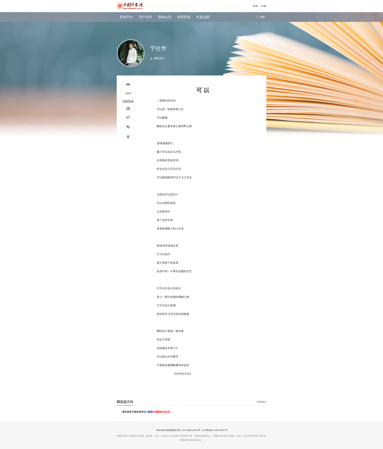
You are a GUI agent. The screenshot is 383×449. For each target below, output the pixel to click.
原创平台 (126, 17)
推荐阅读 (183, 17)
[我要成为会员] (162, 412)
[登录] (255, 6)
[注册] (263, 6)
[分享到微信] (128, 127)
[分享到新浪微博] (128, 117)
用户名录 (145, 17)
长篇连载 (202, 17)
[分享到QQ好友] (128, 136)
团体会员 (164, 17)
